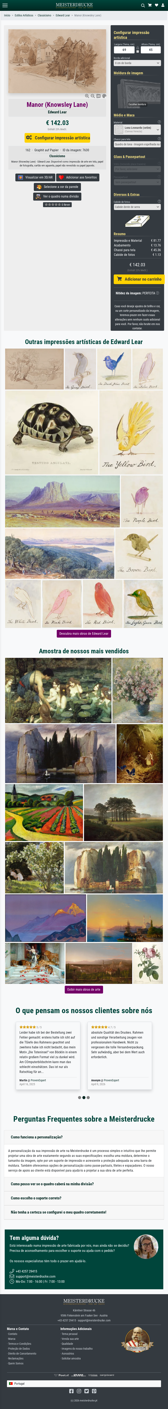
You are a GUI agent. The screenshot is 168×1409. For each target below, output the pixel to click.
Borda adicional (122, 58)
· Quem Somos (15, 1363)
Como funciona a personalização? (37, 1137)
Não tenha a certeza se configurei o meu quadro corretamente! (58, 1212)
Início (7, 15)
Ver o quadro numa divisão (60, 196)
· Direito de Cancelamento (21, 1353)
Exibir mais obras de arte (83, 989)
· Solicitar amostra (70, 1358)
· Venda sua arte (69, 1339)
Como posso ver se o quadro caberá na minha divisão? (52, 1184)
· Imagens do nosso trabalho (76, 1348)
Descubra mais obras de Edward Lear (83, 634)
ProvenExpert (35, 1080)
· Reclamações (15, 1358)
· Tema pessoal (68, 1334)
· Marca (11, 1339)
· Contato (12, 1334)
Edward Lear (63, 15)
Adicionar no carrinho (141, 279)
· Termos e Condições (19, 1344)
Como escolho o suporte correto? (36, 1198)
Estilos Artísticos (24, 15)
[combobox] (137, 63)
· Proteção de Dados (18, 1348)
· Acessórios (67, 1353)
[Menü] (5, 5)
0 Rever (65, 204)
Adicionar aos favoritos (80, 177)
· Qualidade (66, 1344)
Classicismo (44, 15)
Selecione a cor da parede (59, 187)
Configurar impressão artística (61, 137)
